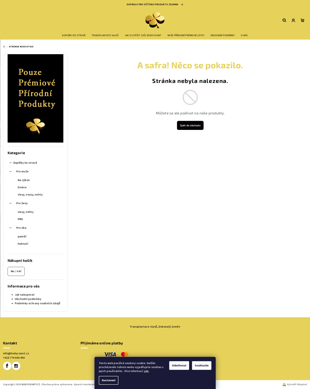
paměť (22, 236)
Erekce (22, 187)
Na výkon (24, 180)
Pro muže (22, 171)
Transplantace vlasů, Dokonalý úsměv (155, 327)
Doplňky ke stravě (25, 163)
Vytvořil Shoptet (297, 384)
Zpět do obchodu (190, 125)
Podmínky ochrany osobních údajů (37, 303)
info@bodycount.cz (16, 353)
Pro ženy (22, 203)
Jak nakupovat (25, 295)
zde (146, 371)
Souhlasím (202, 365)
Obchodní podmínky (28, 299)
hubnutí (23, 244)
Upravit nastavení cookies (89, 384)
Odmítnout (179, 365)
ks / (16, 271)
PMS (20, 219)
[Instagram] (16, 366)
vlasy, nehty (26, 212)
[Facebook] (7, 366)
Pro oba (21, 228)
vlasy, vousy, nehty (30, 195)
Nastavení (108, 380)
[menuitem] (73, 35)
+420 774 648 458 (14, 358)
